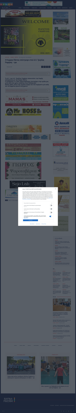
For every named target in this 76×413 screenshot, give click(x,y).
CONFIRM (30, 220)
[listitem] (38, 203)
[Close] (56, 189)
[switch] (50, 205)
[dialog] (38, 206)
